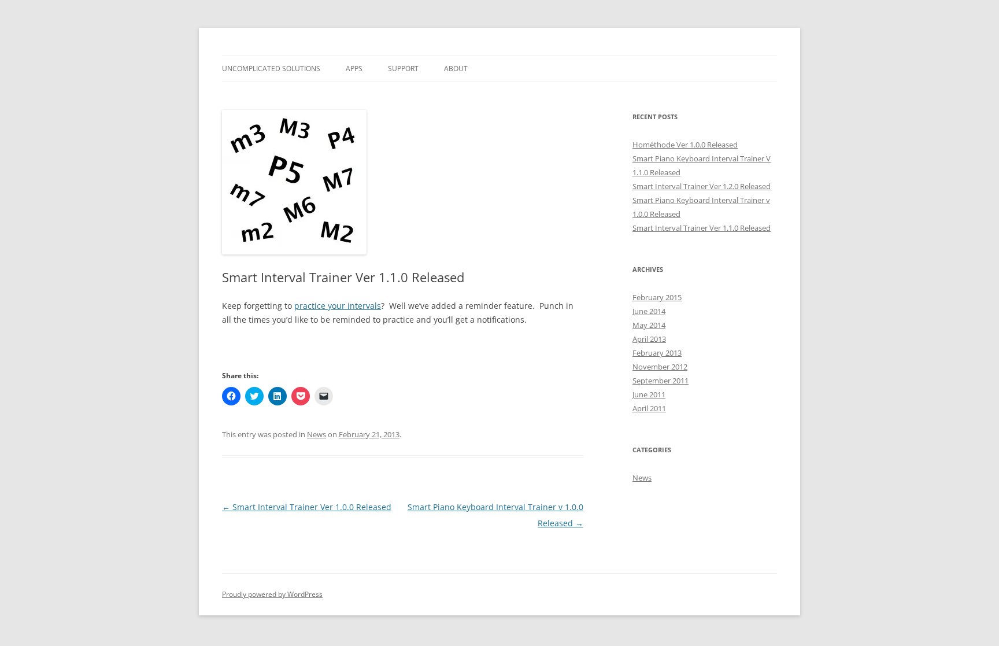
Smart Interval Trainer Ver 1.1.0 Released (701, 228)
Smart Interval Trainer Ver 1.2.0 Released (701, 186)
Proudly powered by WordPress (272, 594)
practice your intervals (337, 305)
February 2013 (657, 353)
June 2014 (648, 311)
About (456, 68)
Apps (354, 68)
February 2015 (657, 297)
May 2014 (648, 325)
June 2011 (648, 394)
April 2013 (649, 339)
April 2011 (649, 408)
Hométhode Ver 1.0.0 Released (685, 144)
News (316, 434)
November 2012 (659, 366)
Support (403, 68)
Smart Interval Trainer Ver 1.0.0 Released (306, 506)
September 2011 (660, 380)
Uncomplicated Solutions (271, 68)
